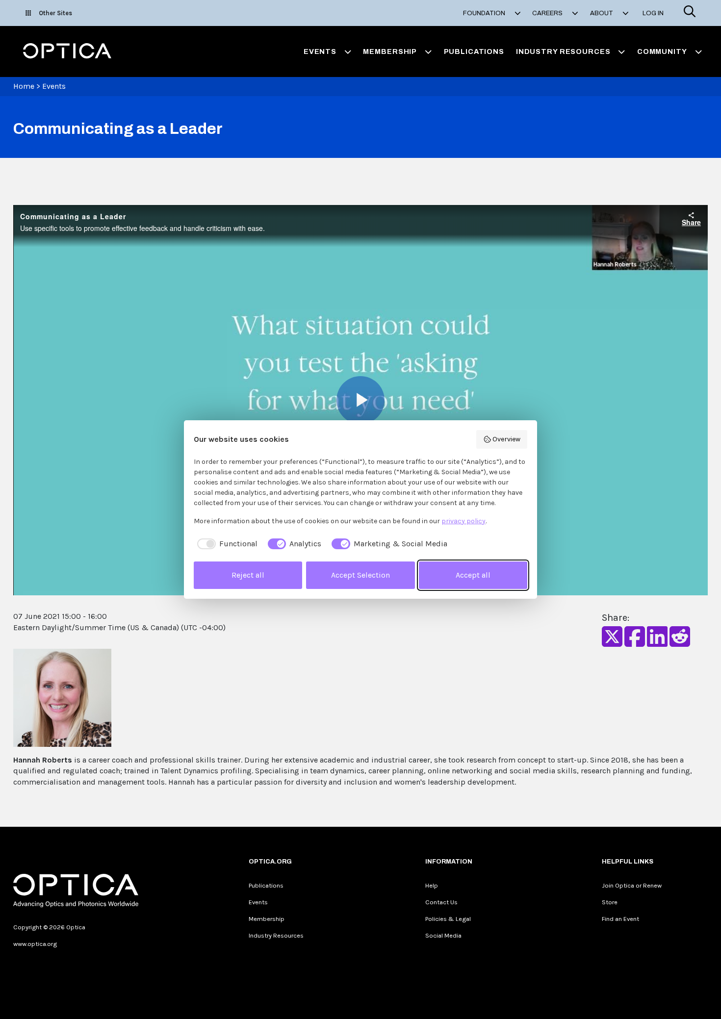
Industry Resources (276, 935)
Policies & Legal (448, 918)
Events (54, 86)
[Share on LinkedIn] (657, 642)
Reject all (248, 575)
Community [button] (662, 51)
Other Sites (55, 13)
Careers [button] (548, 13)
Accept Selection (360, 575)
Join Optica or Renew (632, 885)
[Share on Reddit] (680, 642)
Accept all (473, 575)
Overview (506, 439)
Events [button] (320, 51)
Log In (653, 13)
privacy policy (463, 521)
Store (610, 902)
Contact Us (441, 902)
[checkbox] (226, 544)
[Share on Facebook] (634, 642)
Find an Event (620, 918)
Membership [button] (390, 51)
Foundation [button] (485, 13)
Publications (474, 51)
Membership (266, 918)
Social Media (443, 935)
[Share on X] (612, 642)
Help (431, 885)
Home (23, 86)
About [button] (602, 13)
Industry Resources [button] (563, 51)
